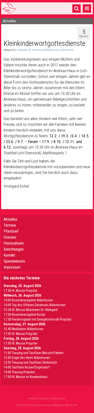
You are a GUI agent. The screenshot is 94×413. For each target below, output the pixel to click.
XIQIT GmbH (71, 405)
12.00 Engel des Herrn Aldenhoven (27, 358)
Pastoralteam (14, 243)
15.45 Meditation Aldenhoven (23, 329)
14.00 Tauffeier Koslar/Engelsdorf (27, 367)
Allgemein (22, 50)
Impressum (12, 267)
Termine (10, 225)
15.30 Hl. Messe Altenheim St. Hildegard (31, 310)
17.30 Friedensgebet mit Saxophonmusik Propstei (37, 319)
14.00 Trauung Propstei (19, 372)
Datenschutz (58, 398)
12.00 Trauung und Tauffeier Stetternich (30, 362)
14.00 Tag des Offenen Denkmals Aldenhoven (35, 305)
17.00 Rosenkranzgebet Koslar (24, 314)
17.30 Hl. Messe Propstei (20, 291)
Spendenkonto (14, 261)
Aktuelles (10, 219)
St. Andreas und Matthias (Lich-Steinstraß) (51, 50)
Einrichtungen (14, 249)
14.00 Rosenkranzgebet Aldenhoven (28, 300)
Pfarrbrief (11, 231)
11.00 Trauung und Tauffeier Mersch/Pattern (33, 353)
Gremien (10, 237)
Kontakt (9, 255)
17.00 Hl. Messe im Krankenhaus (25, 377)
